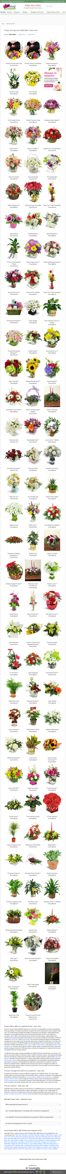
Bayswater (14, 1142)
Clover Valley (33, 1143)
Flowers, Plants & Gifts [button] (53, 12)
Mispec (46, 1145)
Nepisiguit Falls (22, 1147)
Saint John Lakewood (54, 1137)
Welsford (10, 1149)
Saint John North (37, 1138)
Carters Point (28, 1142)
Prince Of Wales (52, 1149)
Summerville (36, 1142)
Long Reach (21, 1142)
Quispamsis (44, 1142)
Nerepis (40, 1143)
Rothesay (24, 1135)
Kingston (42, 1135)
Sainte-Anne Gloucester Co (50, 1143)
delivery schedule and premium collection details (17, 1094)
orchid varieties (40, 1044)
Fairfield (29, 1147)
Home (3, 23)
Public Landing (13, 1147)
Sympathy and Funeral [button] (37, 12)
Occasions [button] (17, 12)
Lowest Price (31, 34)
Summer (9, 12)
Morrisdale (7, 1143)
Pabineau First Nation (41, 1149)
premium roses (27, 1044)
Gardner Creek (47, 1147)
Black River (17, 1138)
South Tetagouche (37, 1147)
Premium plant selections (11, 1080)
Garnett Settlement (39, 1140)
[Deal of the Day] (52, 79)
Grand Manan (52, 1142)
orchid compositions (46, 1077)
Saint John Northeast (13, 1140)
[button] (61, 1167)
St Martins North (53, 1145)
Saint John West (8, 1138)
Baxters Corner (17, 1149)
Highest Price (22, 34)
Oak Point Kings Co (23, 1143)
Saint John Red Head (41, 1137)
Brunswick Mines (39, 1145)
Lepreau (56, 1135)
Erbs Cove (7, 1142)
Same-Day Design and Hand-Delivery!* (12, 1)
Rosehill (6, 1147)
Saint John (18, 1135)
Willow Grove (24, 1140)
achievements (26, 1039)
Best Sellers (12, 34)
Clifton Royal (49, 1135)
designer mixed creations (11, 1079)
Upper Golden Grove (48, 1138)
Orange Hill (14, 1143)
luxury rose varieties (30, 1077)
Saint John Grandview (22, 1137)
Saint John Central (26, 1138)
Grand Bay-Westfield (34, 1135)
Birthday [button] (25, 12)
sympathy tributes (12, 1060)
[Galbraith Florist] (11, 7)
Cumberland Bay (28, 1145)
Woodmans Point (55, 1140)
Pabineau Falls (19, 1145)
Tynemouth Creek (9, 1145)
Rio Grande (25, 1149)
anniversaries (14, 1039)
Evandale (30, 1140)
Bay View (32, 1149)
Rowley (47, 1140)
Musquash (32, 1137)
